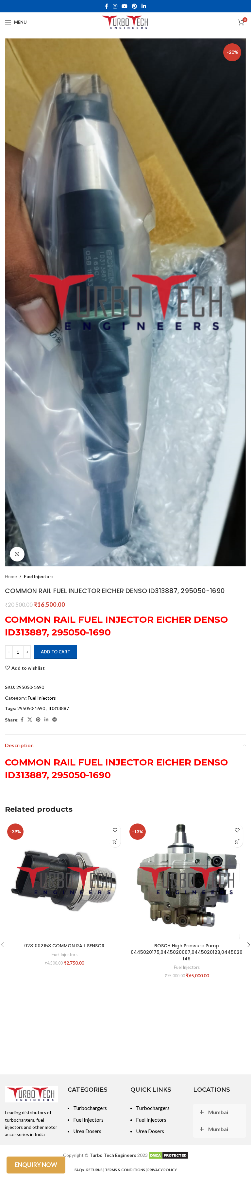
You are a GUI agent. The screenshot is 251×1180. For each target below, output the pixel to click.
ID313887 (58, 708)
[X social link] (29, 719)
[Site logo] (125, 21)
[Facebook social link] (106, 6)
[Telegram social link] (54, 719)
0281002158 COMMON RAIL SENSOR (64, 945)
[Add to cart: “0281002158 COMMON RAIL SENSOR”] (115, 841)
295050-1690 (31, 708)
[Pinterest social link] (134, 6)
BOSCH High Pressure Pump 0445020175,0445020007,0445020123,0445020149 (187, 952)
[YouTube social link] (124, 6)
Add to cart (55, 651)
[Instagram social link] (114, 6)
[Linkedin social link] (143, 6)
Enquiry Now (36, 1164)
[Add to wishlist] (115, 830)
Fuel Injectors (39, 576)
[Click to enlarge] (17, 554)
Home (11, 576)
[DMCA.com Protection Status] (168, 1155)
